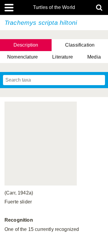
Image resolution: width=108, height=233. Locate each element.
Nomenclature (22, 56)
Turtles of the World (54, 7)
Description (26, 44)
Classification (79, 44)
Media (94, 56)
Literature (62, 56)
